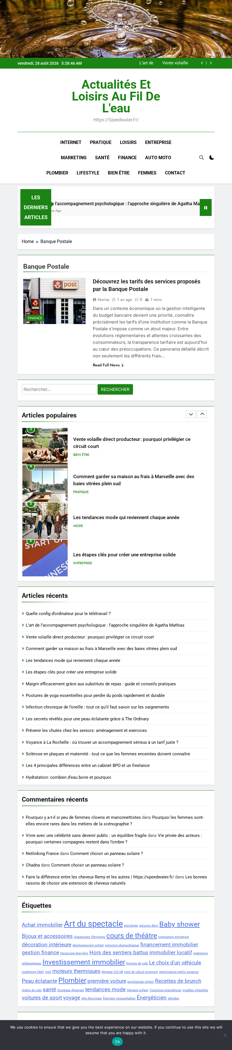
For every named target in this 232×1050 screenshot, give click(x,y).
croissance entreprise (173, 937)
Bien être (119, 173)
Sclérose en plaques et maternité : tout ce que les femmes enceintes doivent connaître (108, 753)
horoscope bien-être (74, 953)
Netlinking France (42, 853)
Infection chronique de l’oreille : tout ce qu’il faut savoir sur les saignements (97, 707)
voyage (71, 997)
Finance (127, 157)
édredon (173, 998)
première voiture (106, 981)
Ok (117, 1041)
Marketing (74, 157)
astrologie (131, 926)
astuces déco (148, 926)
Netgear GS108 (112, 972)
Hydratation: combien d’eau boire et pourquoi (68, 777)
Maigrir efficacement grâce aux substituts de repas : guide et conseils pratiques (101, 683)
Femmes (147, 173)
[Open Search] (201, 157)
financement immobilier (169, 944)
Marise (103, 299)
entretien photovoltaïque (122, 945)
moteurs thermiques (76, 971)
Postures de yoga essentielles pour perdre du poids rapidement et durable (95, 695)
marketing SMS (33, 972)
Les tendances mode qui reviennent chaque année (126, 517)
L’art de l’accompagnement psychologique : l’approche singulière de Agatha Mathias (136, 63)
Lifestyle (88, 173)
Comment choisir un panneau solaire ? (106, 853)
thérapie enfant (137, 990)
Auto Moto (158, 157)
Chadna (33, 865)
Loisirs (128, 142)
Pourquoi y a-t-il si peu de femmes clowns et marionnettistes (83, 817)
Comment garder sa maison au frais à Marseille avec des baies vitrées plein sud (101, 648)
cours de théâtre (131, 935)
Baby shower (179, 924)
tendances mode (105, 989)
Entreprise (158, 142)
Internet (70, 142)
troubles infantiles (195, 990)
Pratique (100, 142)
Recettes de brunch (178, 981)
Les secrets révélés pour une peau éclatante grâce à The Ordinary (87, 718)
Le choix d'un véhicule (175, 962)
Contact (175, 173)
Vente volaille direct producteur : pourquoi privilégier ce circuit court (171, 63)
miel (48, 972)
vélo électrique (91, 998)
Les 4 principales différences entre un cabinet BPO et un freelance (88, 765)
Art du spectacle (93, 924)
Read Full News (106, 365)
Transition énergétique (165, 990)
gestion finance (40, 952)
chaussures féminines (89, 937)
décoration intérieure (46, 944)
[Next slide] (210, 63)
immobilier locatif (170, 952)
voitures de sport (42, 997)
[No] (225, 1035)
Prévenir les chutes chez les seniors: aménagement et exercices (86, 730)
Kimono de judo (137, 963)
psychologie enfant (140, 982)
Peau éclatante (39, 981)
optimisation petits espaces (179, 972)
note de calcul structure (141, 972)
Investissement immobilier (83, 962)
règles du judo (32, 990)
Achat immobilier (42, 925)
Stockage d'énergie (70, 990)
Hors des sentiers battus (118, 952)
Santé (102, 157)
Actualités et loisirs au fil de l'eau (116, 96)
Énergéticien (152, 997)
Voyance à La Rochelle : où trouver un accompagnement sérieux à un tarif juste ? (102, 742)
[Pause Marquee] (206, 207)
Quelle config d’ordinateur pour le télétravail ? (68, 613)
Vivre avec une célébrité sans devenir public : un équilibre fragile (86, 835)
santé (49, 989)
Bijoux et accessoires (47, 936)
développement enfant (88, 945)
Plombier (57, 173)
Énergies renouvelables (119, 998)
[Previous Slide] (202, 63)
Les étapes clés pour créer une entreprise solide (124, 554)
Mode (78, 525)
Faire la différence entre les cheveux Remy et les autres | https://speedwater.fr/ (100, 877)
